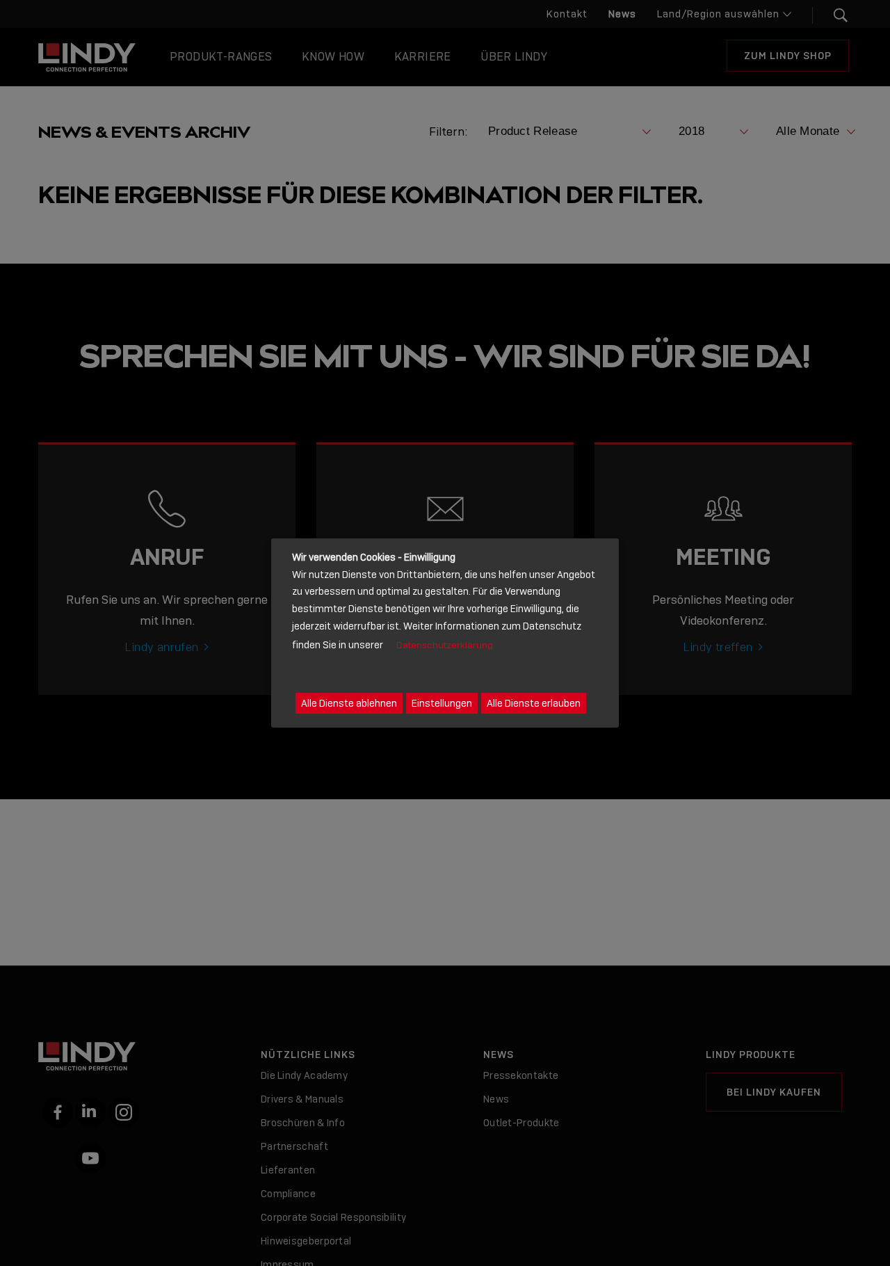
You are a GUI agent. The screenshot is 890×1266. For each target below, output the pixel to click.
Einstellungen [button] (442, 703)
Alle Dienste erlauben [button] (534, 703)
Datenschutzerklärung (444, 645)
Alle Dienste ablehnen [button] (349, 703)
